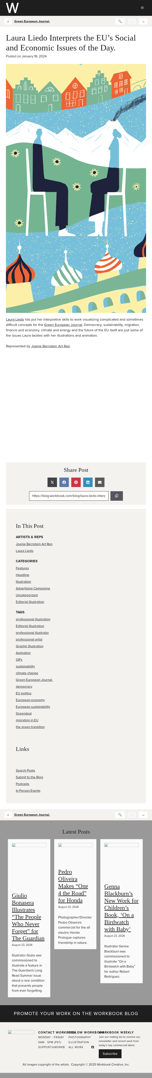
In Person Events (28, 791)
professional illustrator (32, 633)
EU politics (23, 693)
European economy (30, 700)
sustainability (25, 666)
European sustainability (33, 707)
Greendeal (24, 713)
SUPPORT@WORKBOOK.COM (58, 1047)
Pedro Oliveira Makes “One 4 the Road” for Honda (73, 885)
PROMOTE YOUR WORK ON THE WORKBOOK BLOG (76, 1013)
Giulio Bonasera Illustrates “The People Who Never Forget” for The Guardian (28, 916)
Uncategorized (27, 595)
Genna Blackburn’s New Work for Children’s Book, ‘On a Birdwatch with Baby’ (121, 907)
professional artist (29, 639)
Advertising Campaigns (33, 588)
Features (22, 568)
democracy (24, 687)
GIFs (19, 660)
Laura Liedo (15, 319)
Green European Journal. (32, 21)
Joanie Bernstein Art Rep (50, 346)
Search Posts (25, 770)
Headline (22, 575)
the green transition (30, 727)
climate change (27, 673)
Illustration (23, 582)
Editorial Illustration (30, 602)
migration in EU (27, 720)
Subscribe (110, 1054)
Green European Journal (63, 325)
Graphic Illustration (29, 646)
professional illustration (33, 619)
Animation (23, 653)
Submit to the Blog (29, 777)
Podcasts (22, 784)
